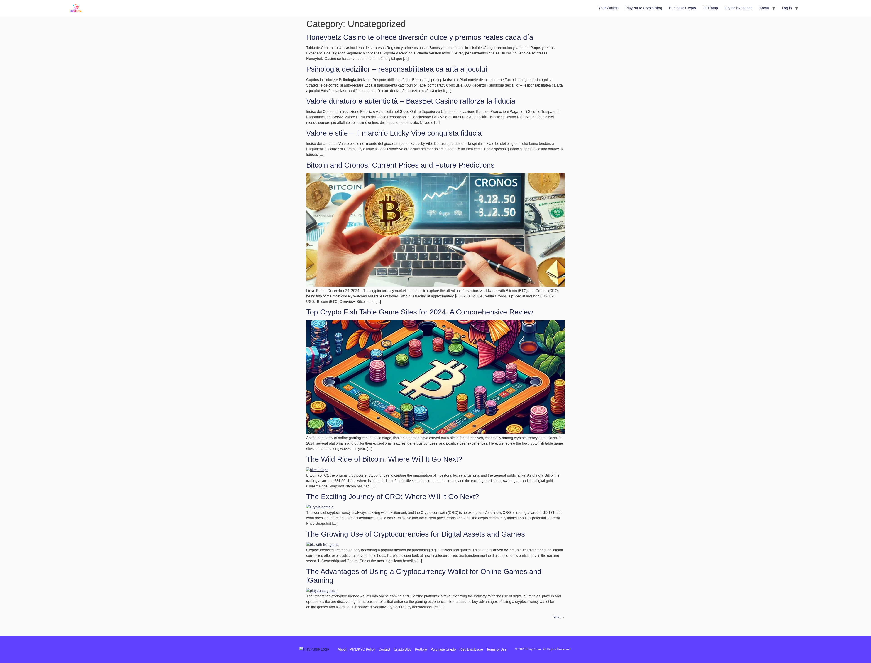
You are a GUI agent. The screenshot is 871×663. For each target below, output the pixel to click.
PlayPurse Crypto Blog (643, 8)
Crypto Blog (402, 649)
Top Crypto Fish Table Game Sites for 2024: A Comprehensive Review (419, 312)
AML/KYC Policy (362, 649)
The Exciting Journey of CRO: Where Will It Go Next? (392, 496)
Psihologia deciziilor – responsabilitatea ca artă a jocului (396, 69)
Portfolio (421, 649)
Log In (787, 8)
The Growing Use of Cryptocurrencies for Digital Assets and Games (415, 534)
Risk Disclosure (471, 649)
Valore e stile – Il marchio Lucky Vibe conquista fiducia (394, 133)
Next (559, 617)
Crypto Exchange (739, 8)
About (764, 8)
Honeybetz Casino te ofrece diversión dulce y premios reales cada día (419, 37)
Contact (384, 649)
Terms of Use (496, 649)
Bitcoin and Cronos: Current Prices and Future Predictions (400, 165)
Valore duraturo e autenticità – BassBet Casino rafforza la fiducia (410, 101)
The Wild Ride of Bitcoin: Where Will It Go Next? (384, 459)
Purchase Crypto (682, 8)
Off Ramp (710, 8)
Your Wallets (608, 8)
